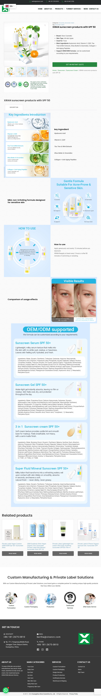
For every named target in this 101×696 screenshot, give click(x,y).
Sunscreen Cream (69, 23)
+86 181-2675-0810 (14, 637)
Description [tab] (14, 107)
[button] (45, 25)
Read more (12, 553)
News (86, 9)
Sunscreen (61, 23)
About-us (48, 9)
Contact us (94, 9)
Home (40, 9)
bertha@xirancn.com (37, 1)
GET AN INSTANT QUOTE (75, 64)
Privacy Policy (73, 694)
